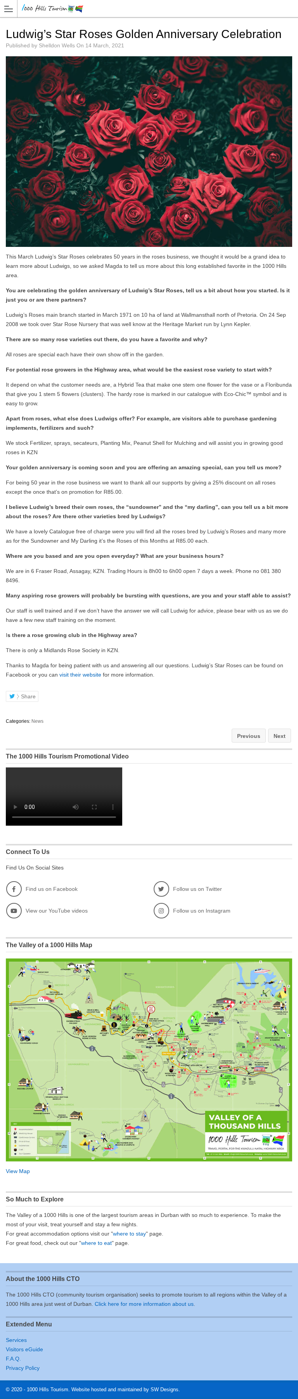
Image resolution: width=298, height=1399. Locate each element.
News (37, 721)
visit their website (80, 675)
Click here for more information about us (144, 1304)
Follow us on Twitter (197, 889)
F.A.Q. (13, 1359)
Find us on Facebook (52, 889)
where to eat (96, 1243)
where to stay (129, 1234)
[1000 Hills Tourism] (141, 8)
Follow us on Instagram (201, 911)
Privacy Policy (23, 1368)
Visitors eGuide (24, 1349)
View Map (18, 1171)
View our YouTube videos (57, 911)
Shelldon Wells (57, 45)
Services (16, 1340)
